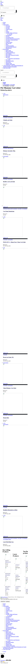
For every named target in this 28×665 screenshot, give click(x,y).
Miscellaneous (9, 48)
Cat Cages (8, 25)
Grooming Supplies (10, 45)
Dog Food (8, 56)
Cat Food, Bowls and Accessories (13, 38)
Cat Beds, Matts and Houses (11, 32)
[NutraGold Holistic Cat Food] (8, 557)
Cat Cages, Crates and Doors (12, 39)
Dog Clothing (8, 53)
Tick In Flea (8, 62)
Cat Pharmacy (9, 35)
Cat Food (8, 27)
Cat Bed (7, 31)
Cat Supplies (10, 117)
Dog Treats (8, 59)
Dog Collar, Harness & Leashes (12, 55)
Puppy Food (8, 50)
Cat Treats (8, 41)
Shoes (7, 44)
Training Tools (9, 63)
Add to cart (5, 146)
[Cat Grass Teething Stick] (18, 571)
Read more (5, 115)
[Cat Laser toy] (18, 561)
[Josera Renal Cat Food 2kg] (18, 583)
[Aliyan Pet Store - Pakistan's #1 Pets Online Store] (2, 4)
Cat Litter (8, 28)
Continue (7, 601)
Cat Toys (7, 36)
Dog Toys (8, 57)
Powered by (3, 660)
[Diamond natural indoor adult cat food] (8, 570)
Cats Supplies (6, 24)
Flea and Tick (8, 43)
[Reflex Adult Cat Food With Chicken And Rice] (8, 583)
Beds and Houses (9, 51)
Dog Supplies (6, 49)
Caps (7, 30)
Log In (4, 651)
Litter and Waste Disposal (11, 46)
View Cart (3, 601)
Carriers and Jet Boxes (10, 52)
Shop (4, 23)
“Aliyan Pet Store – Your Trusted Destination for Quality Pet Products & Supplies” (13, 66)
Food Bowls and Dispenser (14, 58)
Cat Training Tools (9, 37)
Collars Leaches (9, 29)
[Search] (16, 11)
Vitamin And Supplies (10, 64)
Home (4, 22)
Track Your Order (6, 67)
